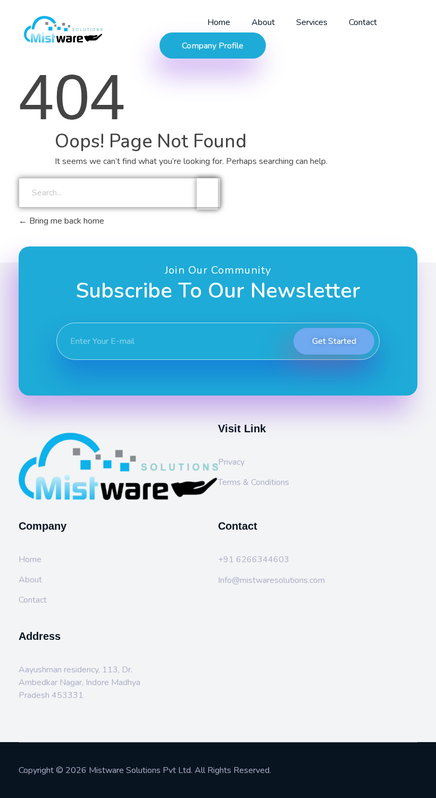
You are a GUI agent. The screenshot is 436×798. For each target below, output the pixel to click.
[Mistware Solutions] (78, 29)
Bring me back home (65, 221)
